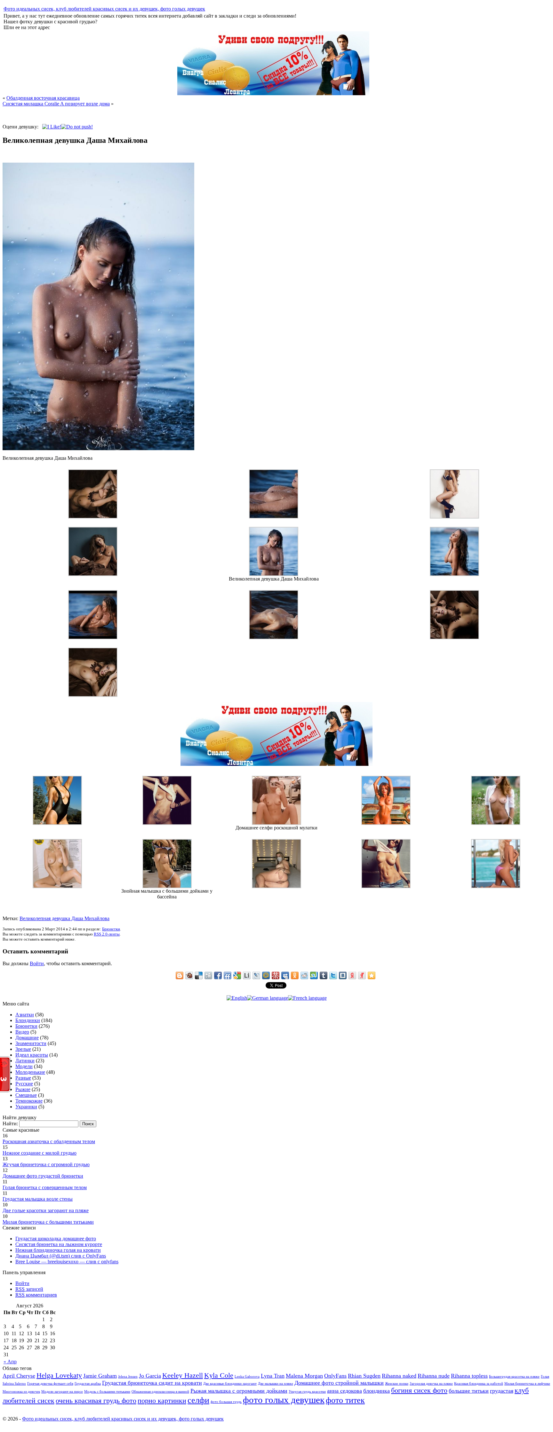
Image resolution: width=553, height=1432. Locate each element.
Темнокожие (29, 1101)
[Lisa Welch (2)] (495, 823)
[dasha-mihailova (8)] (454, 517)
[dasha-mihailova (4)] (92, 695)
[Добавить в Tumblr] (323, 975)
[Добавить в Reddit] (304, 975)
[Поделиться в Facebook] (218, 975)
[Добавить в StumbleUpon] (314, 975)
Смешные (26, 1095)
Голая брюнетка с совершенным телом (45, 1187)
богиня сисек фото (419, 1390)
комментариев (36, 1294)
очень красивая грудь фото (96, 1401)
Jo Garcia (150, 1376)
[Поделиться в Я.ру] (362, 975)
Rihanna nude (434, 1376)
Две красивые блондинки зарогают (230, 1383)
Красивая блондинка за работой (478, 1383)
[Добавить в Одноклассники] (295, 975)
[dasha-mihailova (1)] (273, 637)
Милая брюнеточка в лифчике (527, 1383)
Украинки (26, 1106)
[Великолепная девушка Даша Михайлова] (273, 574)
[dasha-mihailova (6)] (454, 574)
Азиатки (24, 1014)
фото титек (345, 1400)
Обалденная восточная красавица (43, 98)
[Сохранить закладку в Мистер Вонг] (275, 975)
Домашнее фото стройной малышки (339, 1383)
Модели (24, 1066)
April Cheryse (19, 1376)
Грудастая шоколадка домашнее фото (55, 1238)
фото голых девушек (284, 1400)
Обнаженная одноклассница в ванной (160, 1391)
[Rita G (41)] (386, 823)
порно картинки (162, 1401)
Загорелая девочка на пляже (431, 1383)
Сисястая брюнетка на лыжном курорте (58, 1244)
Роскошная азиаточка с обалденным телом (49, 1141)
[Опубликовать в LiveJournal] (256, 975)
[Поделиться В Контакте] (343, 975)
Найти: (10, 1123)
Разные (23, 1078)
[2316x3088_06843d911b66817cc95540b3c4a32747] (276, 886)
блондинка (376, 1391)
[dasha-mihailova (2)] (92, 517)
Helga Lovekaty (59, 1375)
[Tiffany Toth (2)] (57, 823)
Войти (37, 963)
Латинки (25, 1060)
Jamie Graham (100, 1376)
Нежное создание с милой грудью (39, 1153)
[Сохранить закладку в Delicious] (199, 975)
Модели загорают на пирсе (62, 1391)
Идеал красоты (31, 1055)
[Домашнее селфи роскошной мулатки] (276, 823)
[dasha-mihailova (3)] (454, 637)
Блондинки (27, 1020)
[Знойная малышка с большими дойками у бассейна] (167, 886)
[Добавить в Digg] (208, 975)
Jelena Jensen (128, 1376)
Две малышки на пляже (275, 1383)
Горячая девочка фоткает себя (50, 1383)
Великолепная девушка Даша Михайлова (64, 918)
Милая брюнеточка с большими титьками (48, 1222)
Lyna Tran (273, 1376)
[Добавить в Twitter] (333, 975)
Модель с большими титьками (107, 1391)
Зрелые (23, 1049)
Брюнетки (111, 929)
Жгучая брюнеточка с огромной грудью (46, 1164)
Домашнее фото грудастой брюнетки (43, 1176)
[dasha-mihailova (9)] (92, 574)
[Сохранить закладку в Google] (237, 975)
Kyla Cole (218, 1375)
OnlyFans (335, 1376)
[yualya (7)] (386, 886)
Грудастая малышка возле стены (38, 1199)
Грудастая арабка (88, 1383)
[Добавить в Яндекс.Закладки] (352, 975)
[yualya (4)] (167, 823)
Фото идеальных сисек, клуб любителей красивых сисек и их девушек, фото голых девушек (104, 9)
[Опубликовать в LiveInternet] (247, 975)
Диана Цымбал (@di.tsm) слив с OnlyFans (60, 1256)
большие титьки (469, 1391)
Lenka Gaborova (247, 1376)
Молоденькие (30, 1072)
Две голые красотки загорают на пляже (46, 1210)
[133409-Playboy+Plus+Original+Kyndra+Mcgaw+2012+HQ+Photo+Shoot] (495, 886)
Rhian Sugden (364, 1376)
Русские (24, 1083)
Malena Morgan (304, 1376)
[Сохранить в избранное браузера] (371, 975)
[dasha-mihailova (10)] (273, 517)
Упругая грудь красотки (307, 1391)
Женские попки (396, 1383)
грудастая (501, 1391)
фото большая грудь (226, 1402)
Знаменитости (30, 1043)
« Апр (10, 1361)
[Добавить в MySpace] (285, 975)
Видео (22, 1032)
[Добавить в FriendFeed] (227, 975)
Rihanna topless (469, 1376)
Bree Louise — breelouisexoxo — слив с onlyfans (66, 1261)
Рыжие (22, 1089)
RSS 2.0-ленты (107, 934)
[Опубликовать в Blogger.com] (179, 975)
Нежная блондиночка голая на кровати (58, 1250)
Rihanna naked (399, 1376)
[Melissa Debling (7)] (57, 886)
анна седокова (344, 1391)
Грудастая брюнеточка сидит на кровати (152, 1383)
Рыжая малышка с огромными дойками (238, 1391)
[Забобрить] (189, 975)
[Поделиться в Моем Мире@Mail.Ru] (266, 975)
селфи (198, 1400)
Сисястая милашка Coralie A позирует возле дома (56, 103)
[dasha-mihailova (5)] (92, 637)
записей (29, 1289)
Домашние (27, 1037)
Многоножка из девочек (21, 1391)
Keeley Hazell (182, 1375)
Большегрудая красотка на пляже (514, 1376)
